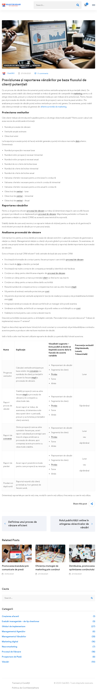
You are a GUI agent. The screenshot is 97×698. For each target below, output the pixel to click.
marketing (78, 93)
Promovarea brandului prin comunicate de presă (15, 568)
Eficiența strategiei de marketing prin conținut (47, 568)
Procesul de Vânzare (48, 651)
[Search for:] (58, 5)
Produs (54, 374)
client (45, 278)
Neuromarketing (48, 646)
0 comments (43, 73)
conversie (34, 371)
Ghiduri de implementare (17, 65)
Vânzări (36, 65)
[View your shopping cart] (86, 5)
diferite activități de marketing (53, 107)
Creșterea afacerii (48, 616)
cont (47, 291)
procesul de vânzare (35, 211)
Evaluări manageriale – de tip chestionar (48, 621)
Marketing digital (48, 641)
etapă (73, 287)
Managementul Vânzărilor (48, 636)
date (77, 141)
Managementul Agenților (48, 631)
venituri (19, 191)
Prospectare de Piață (48, 657)
